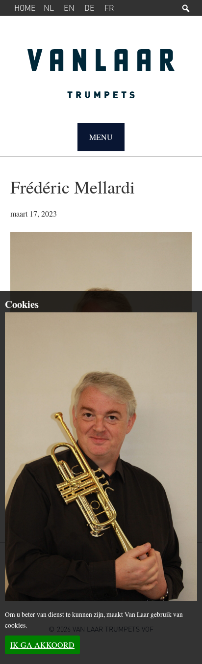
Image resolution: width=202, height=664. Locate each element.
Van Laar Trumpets (101, 78)
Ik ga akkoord (42, 644)
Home (25, 7)
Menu (101, 137)
